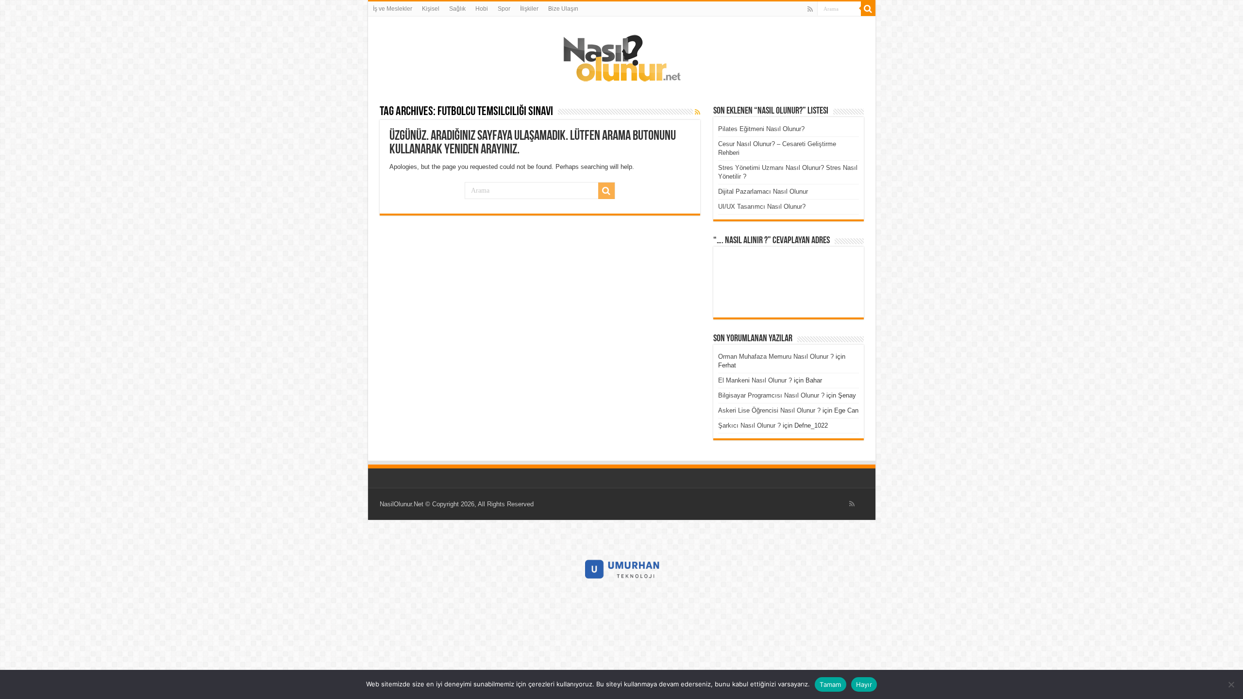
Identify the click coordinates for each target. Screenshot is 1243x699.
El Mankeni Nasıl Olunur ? (755, 380)
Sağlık (457, 8)
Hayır (864, 684)
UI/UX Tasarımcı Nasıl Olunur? (762, 206)
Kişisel (430, 8)
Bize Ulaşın (563, 8)
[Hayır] (1231, 684)
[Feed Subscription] (697, 112)
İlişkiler (529, 8)
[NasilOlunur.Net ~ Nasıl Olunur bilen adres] (621, 55)
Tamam (830, 684)
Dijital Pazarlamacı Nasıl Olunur (763, 191)
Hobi (481, 8)
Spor (504, 8)
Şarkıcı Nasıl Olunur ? (749, 425)
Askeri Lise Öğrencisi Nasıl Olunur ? (769, 410)
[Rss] (810, 9)
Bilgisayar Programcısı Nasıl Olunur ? (771, 395)
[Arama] (868, 8)
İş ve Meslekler (392, 8)
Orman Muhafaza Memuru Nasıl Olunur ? (776, 356)
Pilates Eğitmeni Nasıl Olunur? (761, 129)
